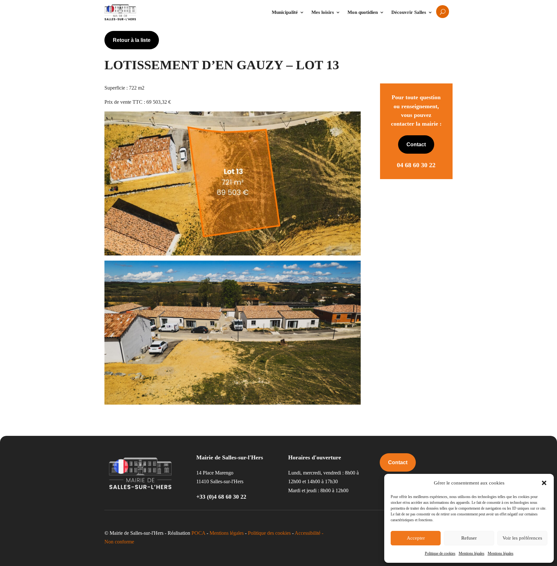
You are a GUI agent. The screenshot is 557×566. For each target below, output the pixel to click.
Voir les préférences (522, 538)
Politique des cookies (269, 533)
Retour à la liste (132, 40)
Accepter (416, 538)
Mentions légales (471, 553)
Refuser (469, 538)
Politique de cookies (440, 553)
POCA (198, 533)
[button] (544, 483)
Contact (416, 144)
